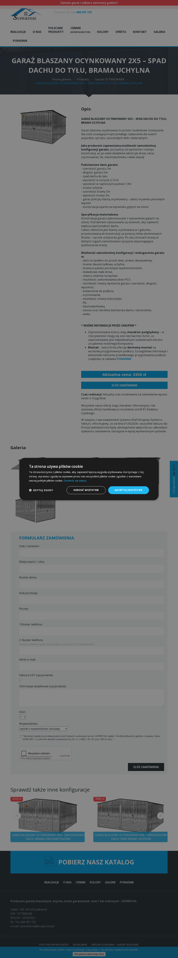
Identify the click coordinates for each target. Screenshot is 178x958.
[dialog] (89, 479)
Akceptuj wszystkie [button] (128, 490)
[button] (41, 490)
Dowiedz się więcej (75, 480)
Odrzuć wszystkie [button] (86, 490)
